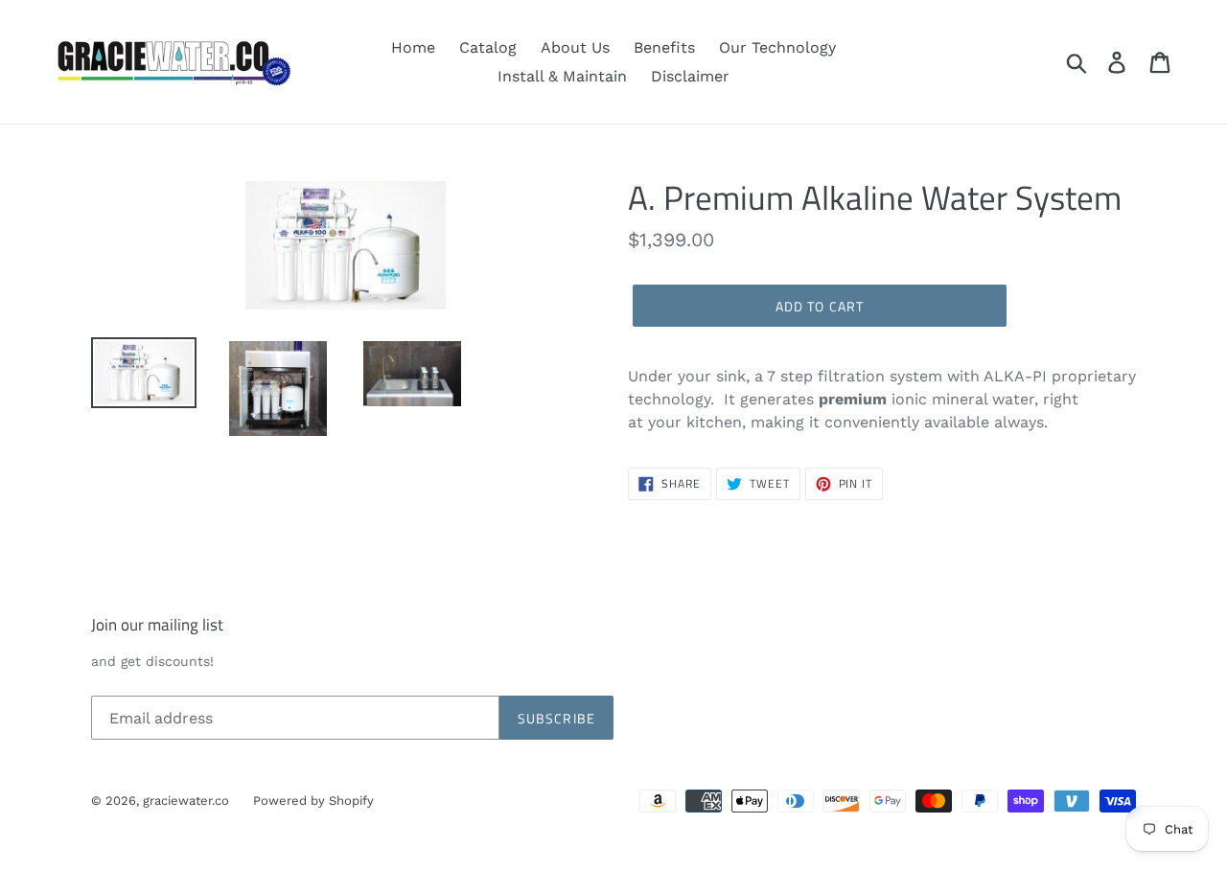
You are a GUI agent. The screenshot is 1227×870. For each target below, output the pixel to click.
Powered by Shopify (313, 800)
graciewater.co (186, 800)
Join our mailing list (157, 624)
